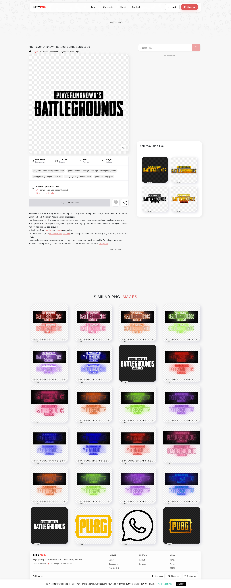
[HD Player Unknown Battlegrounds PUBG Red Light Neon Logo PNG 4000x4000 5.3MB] (49, 322)
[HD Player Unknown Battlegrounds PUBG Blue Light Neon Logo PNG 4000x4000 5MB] (93, 363)
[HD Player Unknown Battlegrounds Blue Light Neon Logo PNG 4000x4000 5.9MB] (49, 444)
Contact (136, 7)
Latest (94, 7)
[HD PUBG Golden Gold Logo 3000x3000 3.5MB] (181, 525)
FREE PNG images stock (59, 233)
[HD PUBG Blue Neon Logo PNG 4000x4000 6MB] (181, 485)
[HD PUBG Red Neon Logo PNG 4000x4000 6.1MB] (137, 444)
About (123, 7)
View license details (45, 193)
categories (103, 243)
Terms (172, 560)
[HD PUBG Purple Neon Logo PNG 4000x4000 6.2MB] (137, 485)
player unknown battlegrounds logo (48, 171)
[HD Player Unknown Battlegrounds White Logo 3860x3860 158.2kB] (49, 525)
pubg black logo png (104, 176)
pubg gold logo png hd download (47, 176)
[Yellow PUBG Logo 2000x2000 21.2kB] (93, 525)
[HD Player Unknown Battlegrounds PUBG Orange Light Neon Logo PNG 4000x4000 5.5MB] (137, 322)
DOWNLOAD (72, 203)
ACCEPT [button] (181, 583)
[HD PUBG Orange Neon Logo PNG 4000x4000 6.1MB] (49, 485)
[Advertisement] (115, 29)
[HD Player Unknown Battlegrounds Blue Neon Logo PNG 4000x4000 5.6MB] (93, 444)
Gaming (48, 230)
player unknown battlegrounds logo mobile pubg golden (92, 171)
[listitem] (157, 576)
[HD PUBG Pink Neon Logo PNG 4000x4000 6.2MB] (181, 444)
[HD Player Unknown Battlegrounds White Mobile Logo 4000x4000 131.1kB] (137, 363)
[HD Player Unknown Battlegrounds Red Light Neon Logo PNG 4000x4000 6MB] (181, 363)
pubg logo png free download (78, 176)
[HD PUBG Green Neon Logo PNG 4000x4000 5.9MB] (93, 485)
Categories (108, 7)
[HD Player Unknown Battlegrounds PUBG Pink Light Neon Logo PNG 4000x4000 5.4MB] (93, 322)
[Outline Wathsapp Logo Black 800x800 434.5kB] (137, 525)
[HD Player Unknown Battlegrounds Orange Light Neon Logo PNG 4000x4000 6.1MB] (93, 404)
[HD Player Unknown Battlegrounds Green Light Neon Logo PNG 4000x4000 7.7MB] (137, 404)
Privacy (173, 564)
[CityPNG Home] (39, 7)
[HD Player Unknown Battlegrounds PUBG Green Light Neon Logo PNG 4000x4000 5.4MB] (181, 322)
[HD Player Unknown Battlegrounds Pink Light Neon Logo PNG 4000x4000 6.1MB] (49, 404)
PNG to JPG (114, 568)
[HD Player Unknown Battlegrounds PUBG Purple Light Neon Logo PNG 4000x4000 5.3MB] (49, 363)
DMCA (172, 568)
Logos (109, 159)
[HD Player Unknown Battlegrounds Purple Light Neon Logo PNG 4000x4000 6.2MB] (181, 404)
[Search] (196, 47)
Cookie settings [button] (165, 583)
